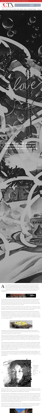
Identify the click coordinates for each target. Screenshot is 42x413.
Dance (21, 9)
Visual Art (8, 9)
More (34, 9)
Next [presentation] (39, 372)
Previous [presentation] (2, 372)
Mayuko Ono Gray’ (19, 284)
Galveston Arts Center (14, 306)
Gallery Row (15, 9)
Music (25, 9)
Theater (30, 9)
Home (3, 9)
